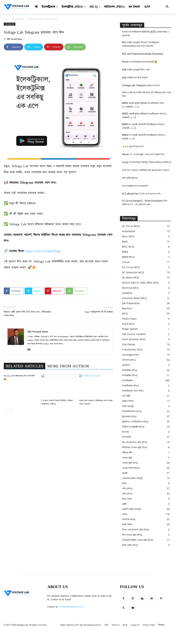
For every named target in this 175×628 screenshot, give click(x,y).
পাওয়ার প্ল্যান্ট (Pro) (130, 462)
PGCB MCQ (128, 323)
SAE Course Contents (134, 334)
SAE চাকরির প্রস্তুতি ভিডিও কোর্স (136, 69)
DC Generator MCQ (133, 272)
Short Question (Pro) (133, 339)
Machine (127, 308)
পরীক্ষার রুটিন (127, 452)
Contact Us (135, 625)
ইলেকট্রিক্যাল (48, 7)
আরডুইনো (126, 365)
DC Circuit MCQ (131, 267)
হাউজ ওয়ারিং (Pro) (130, 545)
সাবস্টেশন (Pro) (128, 519)
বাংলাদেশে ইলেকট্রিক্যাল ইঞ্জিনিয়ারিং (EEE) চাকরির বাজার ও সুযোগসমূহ (145, 33)
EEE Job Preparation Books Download (142, 53)
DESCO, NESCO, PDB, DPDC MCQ (140, 282)
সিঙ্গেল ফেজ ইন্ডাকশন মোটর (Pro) (135, 529)
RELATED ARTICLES (24, 366)
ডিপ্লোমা (125, 431)
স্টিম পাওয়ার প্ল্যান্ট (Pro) (132, 534)
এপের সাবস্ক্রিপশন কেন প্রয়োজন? (135, 185)
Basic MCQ (128, 236)
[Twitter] (123, 608)
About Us (115, 625)
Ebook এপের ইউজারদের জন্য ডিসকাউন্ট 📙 (139, 61)
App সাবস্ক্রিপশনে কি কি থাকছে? (99, 311)
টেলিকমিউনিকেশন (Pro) (131, 411)
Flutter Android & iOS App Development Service (80, 625)
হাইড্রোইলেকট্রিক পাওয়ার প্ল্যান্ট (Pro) (137, 539)
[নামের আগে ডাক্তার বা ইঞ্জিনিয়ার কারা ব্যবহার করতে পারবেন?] (96, 386)
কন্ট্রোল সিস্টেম (128, 401)
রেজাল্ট (124, 503)
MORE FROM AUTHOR (68, 366)
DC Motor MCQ (130, 277)
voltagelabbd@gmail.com (71, 606)
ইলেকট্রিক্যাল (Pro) (130, 385)
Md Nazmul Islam (14, 39)
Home (6, 19)
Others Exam (129, 318)
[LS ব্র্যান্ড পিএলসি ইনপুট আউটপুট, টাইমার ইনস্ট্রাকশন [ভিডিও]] (58, 386)
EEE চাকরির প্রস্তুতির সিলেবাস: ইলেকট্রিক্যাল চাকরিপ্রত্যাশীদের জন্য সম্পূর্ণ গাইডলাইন (140, 44)
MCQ (94, 7)
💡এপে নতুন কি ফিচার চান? (133, 146)
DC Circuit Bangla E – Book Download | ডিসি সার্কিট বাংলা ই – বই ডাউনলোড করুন (144, 202)
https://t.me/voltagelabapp (43, 251)
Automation (128, 231)
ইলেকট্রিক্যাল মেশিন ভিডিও (133, 390)
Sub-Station (128, 344)
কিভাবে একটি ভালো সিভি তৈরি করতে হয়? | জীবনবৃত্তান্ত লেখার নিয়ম (27, 313)
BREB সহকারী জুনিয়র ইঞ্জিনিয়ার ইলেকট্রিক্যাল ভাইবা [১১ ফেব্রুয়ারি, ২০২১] (144, 115)
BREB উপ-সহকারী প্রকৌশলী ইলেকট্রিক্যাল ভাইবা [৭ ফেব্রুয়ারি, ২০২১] (143, 126)
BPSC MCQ (128, 246)
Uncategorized (18, 19)
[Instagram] (132, 598)
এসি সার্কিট (126, 395)
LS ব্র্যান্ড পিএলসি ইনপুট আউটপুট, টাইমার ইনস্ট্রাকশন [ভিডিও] (146, 162)
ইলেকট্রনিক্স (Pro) (72, 7)
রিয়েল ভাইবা (127, 498)
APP (147, 7)
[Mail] (151, 598)
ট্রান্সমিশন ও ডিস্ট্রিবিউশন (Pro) (135, 421)
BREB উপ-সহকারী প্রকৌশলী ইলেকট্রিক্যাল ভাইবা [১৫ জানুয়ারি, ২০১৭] (144, 137)
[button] (167, 7)
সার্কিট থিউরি (127, 524)
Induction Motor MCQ (134, 298)
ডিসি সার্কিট (126, 437)
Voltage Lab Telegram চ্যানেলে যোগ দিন (141, 85)
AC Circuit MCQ (131, 226)
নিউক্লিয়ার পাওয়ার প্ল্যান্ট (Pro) (134, 447)
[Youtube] (132, 608)
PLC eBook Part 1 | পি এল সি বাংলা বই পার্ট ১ (141, 193)
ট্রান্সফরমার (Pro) (129, 416)
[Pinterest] (161, 598)
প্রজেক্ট (124, 473)
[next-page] (11, 411)
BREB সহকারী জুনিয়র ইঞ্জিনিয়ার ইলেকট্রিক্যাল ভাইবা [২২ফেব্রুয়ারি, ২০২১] (143, 105)
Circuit (126, 262)
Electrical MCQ (130, 287)
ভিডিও (124, 483)
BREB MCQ (128, 257)
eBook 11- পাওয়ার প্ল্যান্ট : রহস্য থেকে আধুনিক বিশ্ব (143, 154)
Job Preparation (131, 303)
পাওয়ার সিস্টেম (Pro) (130, 467)
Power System (130, 329)
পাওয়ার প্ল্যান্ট (127, 457)
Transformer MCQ (132, 349)
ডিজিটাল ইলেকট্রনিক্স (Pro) (133, 426)
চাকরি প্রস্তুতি (128, 406)
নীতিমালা (161, 625)
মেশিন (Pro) (127, 488)
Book (124, 241)
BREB (125, 251)
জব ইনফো (134, 7)
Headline (127, 293)
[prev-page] (6, 411)
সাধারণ (124, 514)
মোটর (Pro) (127, 493)
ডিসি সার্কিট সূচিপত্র (130, 178)
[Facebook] (123, 598)
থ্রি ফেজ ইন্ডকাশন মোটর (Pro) (134, 442)
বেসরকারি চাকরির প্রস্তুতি (132, 478)
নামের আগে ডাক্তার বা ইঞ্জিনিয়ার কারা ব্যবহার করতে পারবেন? (145, 170)
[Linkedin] (30, 350)
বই (36, 7)
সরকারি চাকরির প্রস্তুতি (131, 509)
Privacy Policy (149, 625)
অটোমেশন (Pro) (114, 7)
